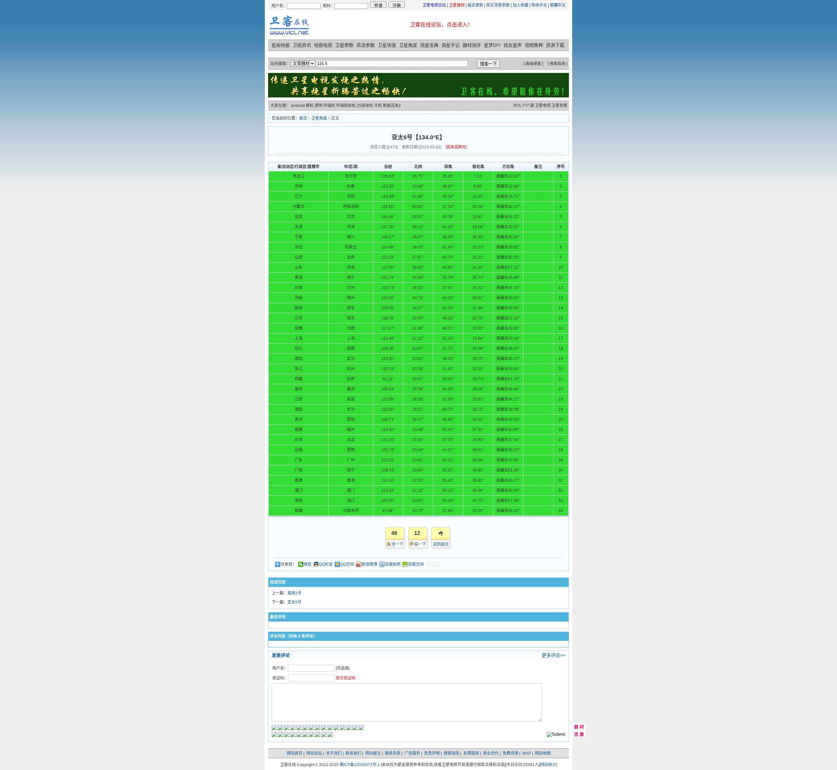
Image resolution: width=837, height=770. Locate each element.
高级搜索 (533, 63)
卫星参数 (344, 45)
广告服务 (412, 753)
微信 (308, 564)
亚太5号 (294, 602)
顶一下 (397, 544)
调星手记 (450, 45)
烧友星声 (513, 45)
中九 (517, 105)
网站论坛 (314, 753)
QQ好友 (326, 564)
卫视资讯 (302, 45)
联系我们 (353, 753)
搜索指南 (557, 63)
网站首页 (294, 753)
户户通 (528, 105)
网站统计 (548, 764)
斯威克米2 (392, 105)
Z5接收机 (365, 105)
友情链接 (471, 753)
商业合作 (491, 753)
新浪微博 (369, 564)
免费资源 (510, 753)
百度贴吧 (393, 564)
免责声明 (432, 753)
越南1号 (294, 593)
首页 (303, 118)
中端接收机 (346, 105)
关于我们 (334, 753)
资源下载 (555, 45)
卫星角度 (408, 45)
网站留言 (373, 753)
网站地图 (543, 753)
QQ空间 (347, 564)
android (298, 105)
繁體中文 (558, 5)
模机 (310, 105)
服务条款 (393, 753)
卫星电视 (543, 105)
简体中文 (539, 5)
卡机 (378, 105)
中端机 (329, 105)
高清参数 (365, 45)
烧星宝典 (429, 45)
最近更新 (475, 5)
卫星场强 (387, 45)
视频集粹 (534, 45)
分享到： (288, 564)
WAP (526, 753)
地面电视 (323, 45)
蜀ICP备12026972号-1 (360, 764)
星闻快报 (280, 45)
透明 (318, 105)
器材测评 (472, 45)
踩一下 (420, 544)
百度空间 (416, 564)
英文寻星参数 (498, 5)
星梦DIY (492, 45)
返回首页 (441, 544)
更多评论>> (553, 655)
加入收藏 (520, 5)
